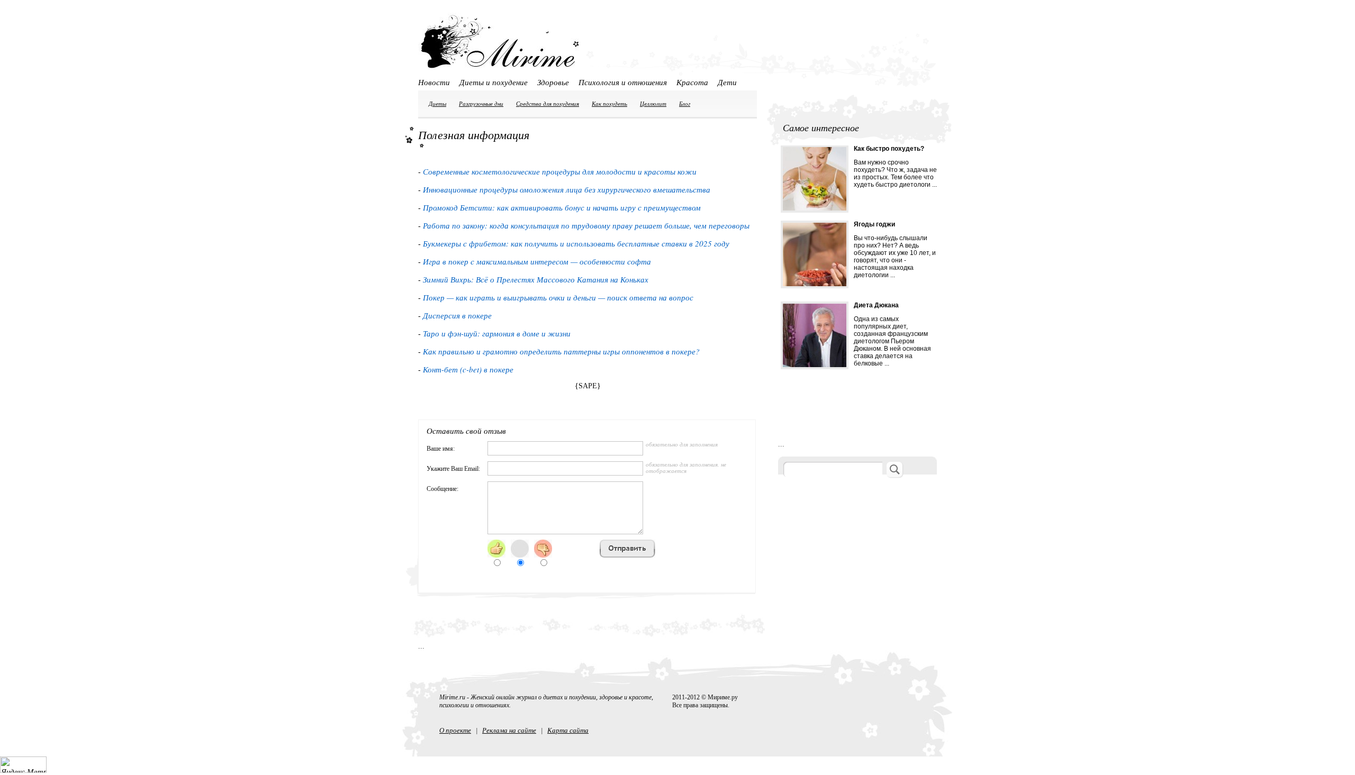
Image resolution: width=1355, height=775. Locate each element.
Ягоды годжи (874, 224)
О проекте (455, 730)
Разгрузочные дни (481, 103)
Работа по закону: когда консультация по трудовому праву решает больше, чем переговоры (586, 225)
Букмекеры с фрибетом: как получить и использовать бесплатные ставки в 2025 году (576, 243)
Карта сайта (568, 730)
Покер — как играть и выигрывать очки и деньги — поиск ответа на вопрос (558, 297)
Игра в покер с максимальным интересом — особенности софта (537, 261)
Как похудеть (609, 103)
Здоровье (553, 82)
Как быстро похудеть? (889, 148)
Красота (692, 82)
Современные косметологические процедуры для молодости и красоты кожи (560, 171)
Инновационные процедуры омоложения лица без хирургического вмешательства (566, 189)
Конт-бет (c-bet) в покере (468, 369)
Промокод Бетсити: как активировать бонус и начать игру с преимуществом (562, 207)
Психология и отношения (623, 82)
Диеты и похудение (493, 82)
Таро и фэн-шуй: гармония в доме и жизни (497, 333)
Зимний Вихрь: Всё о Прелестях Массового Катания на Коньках (535, 279)
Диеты (437, 103)
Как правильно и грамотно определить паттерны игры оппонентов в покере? (561, 351)
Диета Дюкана (876, 305)
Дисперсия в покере (457, 315)
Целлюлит (653, 103)
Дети (727, 82)
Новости (434, 82)
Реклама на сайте (509, 730)
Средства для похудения (547, 103)
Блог (684, 103)
